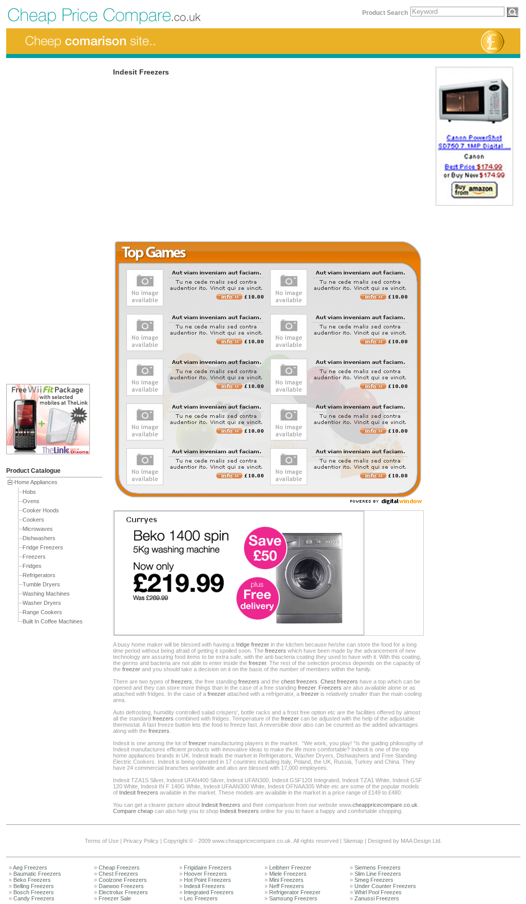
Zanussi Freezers (376, 898)
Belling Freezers (33, 886)
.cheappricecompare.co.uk (384, 805)
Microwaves (38, 529)
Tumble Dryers (41, 584)
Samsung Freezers (293, 898)
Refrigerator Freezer (295, 892)
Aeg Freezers (30, 867)
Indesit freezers (138, 792)
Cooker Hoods (41, 510)
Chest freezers (339, 681)
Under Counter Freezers (385, 886)
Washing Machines (46, 594)
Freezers (34, 557)
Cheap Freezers (119, 867)
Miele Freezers (288, 874)
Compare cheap (133, 811)
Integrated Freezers (209, 892)
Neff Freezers (286, 886)
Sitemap (353, 841)
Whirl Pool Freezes (378, 892)
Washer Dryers (42, 603)
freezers (275, 651)
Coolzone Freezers (123, 880)
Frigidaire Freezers (208, 867)
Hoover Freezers (205, 874)
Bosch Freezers (33, 892)
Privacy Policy (141, 841)
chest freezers (299, 681)
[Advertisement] (47, 219)
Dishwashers (39, 538)
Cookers (33, 519)
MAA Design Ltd (420, 841)
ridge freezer (253, 644)
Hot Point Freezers (207, 880)
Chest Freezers (118, 874)
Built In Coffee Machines (53, 621)
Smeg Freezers (373, 880)
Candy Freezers (33, 898)
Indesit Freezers (204, 886)
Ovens (31, 501)
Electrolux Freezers (123, 892)
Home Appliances (36, 482)
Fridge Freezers (43, 547)
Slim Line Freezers (377, 874)
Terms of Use (102, 841)
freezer (257, 663)
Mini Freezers (286, 880)
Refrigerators (39, 575)
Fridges (32, 566)
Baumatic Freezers (37, 874)
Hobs (29, 492)
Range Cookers (42, 612)
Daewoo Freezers (121, 886)
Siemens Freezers (377, 867)
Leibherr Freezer (290, 867)
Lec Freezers (201, 898)
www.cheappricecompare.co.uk (251, 841)
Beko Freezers (32, 880)
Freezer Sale (115, 898)
